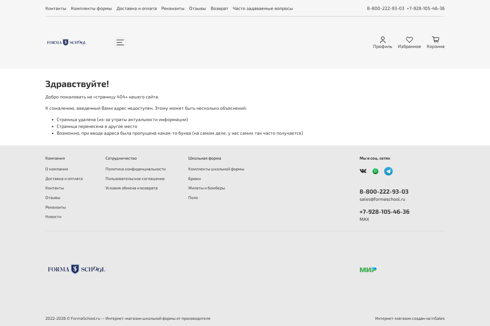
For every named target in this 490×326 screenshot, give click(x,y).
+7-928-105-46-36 (426, 8)
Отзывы (197, 8)
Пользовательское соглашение (135, 178)
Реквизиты (173, 8)
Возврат (219, 8)
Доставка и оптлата (64, 178)
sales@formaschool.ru (382, 199)
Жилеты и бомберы (206, 187)
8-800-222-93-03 (385, 8)
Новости (53, 216)
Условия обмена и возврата (131, 187)
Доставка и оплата (137, 8)
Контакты (55, 8)
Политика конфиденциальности (135, 168)
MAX (364, 219)
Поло (193, 197)
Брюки (194, 178)
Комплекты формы (91, 8)
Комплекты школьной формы (216, 168)
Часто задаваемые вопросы (263, 8)
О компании (56, 168)
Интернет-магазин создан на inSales (410, 318)
